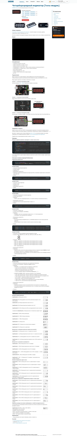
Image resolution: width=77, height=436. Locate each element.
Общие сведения (56, 13)
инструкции (32, 136)
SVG (23, 11)
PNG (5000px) (32, 11)
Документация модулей (57, 434)
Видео (42, 1)
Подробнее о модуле (57, 18)
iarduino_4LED (32, 133)
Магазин (38, 1)
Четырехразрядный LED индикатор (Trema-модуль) (21, 420)
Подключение (56, 17)
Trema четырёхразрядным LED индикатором (37, 134)
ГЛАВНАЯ (13, 7)
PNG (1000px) (27, 11)
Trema (17, 7)
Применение (56, 23)
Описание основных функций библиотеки (58, 22)
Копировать (47, 142)
